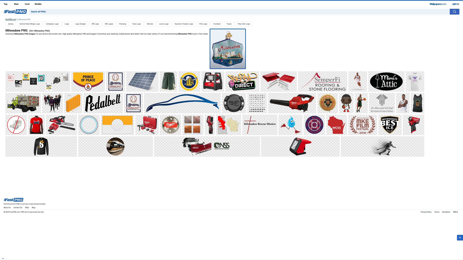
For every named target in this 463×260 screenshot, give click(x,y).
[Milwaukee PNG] (227, 48)
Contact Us (18, 207)
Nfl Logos (109, 24)
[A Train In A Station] (115, 146)
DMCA (455, 212)
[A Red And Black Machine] (300, 146)
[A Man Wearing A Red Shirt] (36, 125)
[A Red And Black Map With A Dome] (336, 125)
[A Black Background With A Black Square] (103, 103)
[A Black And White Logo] (382, 103)
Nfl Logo (95, 24)
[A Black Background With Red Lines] (259, 125)
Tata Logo (136, 24)
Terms (436, 212)
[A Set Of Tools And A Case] (278, 81)
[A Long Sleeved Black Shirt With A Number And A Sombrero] (41, 146)
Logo (67, 24)
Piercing (122, 24)
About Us (7, 207)
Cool (27, 4)
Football (216, 24)
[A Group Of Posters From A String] (37, 81)
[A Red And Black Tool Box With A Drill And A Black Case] (147, 125)
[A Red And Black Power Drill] (292, 103)
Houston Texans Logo (183, 24)
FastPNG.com (10, 19)
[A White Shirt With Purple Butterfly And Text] (415, 81)
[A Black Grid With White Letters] (257, 103)
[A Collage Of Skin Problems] (193, 125)
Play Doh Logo (244, 24)
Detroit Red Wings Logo (30, 24)
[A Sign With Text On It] (242, 81)
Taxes (229, 24)
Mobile (38, 4)
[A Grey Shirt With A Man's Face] (417, 103)
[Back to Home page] (15, 12)
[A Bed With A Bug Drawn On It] (16, 125)
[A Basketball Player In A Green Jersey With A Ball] (361, 103)
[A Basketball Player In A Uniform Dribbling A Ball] (357, 81)
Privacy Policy (426, 212)
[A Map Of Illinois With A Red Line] (228, 125)
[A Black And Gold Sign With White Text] (390, 125)
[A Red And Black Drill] (413, 125)
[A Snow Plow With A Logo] (207, 146)
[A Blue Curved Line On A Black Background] (182, 103)
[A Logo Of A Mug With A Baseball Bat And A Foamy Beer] (189, 81)
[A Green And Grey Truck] (23, 103)
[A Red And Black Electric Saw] (61, 125)
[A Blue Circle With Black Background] (89, 125)
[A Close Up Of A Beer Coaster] (327, 103)
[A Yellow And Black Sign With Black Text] (88, 81)
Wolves (150, 24)
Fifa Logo (203, 24)
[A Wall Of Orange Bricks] (73, 103)
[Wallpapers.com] (438, 4)
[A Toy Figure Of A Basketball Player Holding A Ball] (346, 103)
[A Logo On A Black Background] (322, 81)
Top (5, 4)
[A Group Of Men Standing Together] (52, 103)
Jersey (11, 24)
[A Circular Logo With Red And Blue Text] (314, 125)
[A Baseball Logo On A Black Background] (115, 81)
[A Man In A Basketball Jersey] (403, 103)
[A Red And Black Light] (212, 81)
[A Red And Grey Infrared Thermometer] (210, 125)
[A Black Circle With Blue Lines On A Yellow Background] (117, 125)
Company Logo (52, 24)
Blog (33, 207)
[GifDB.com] (455, 4)
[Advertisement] (444, 53)
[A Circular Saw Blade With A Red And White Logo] (170, 125)
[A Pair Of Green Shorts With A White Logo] (168, 81)
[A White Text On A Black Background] (386, 81)
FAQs (27, 207)
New (16, 4)
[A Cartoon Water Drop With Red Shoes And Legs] (291, 125)
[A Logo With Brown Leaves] (362, 125)
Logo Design (80, 24)
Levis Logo (163, 24)
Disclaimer (446, 212)
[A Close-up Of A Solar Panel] (142, 81)
